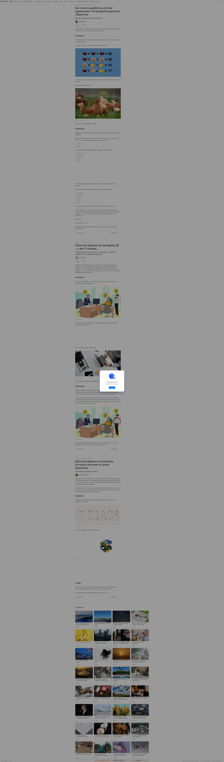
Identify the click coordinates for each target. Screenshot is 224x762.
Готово (112, 387)
